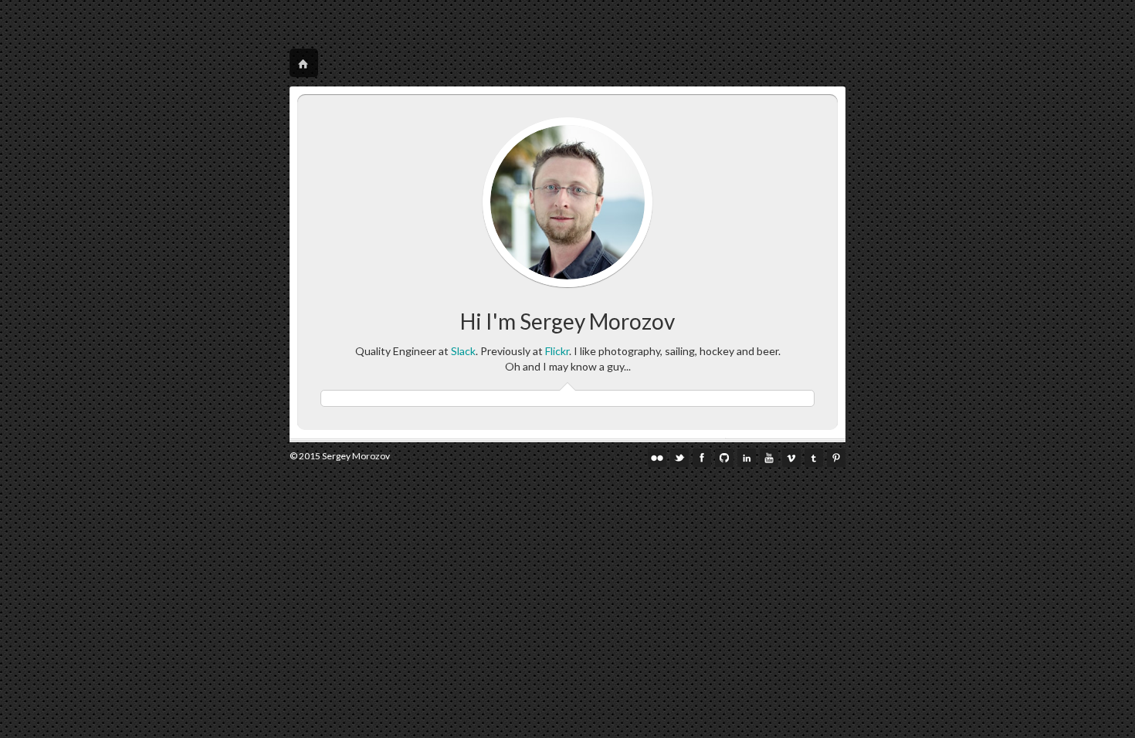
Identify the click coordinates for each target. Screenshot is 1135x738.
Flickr (557, 350)
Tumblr (814, 458)
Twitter (679, 458)
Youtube (769, 458)
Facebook (702, 458)
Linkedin (746, 458)
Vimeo (791, 458)
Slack (463, 350)
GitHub (724, 458)
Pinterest (836, 458)
